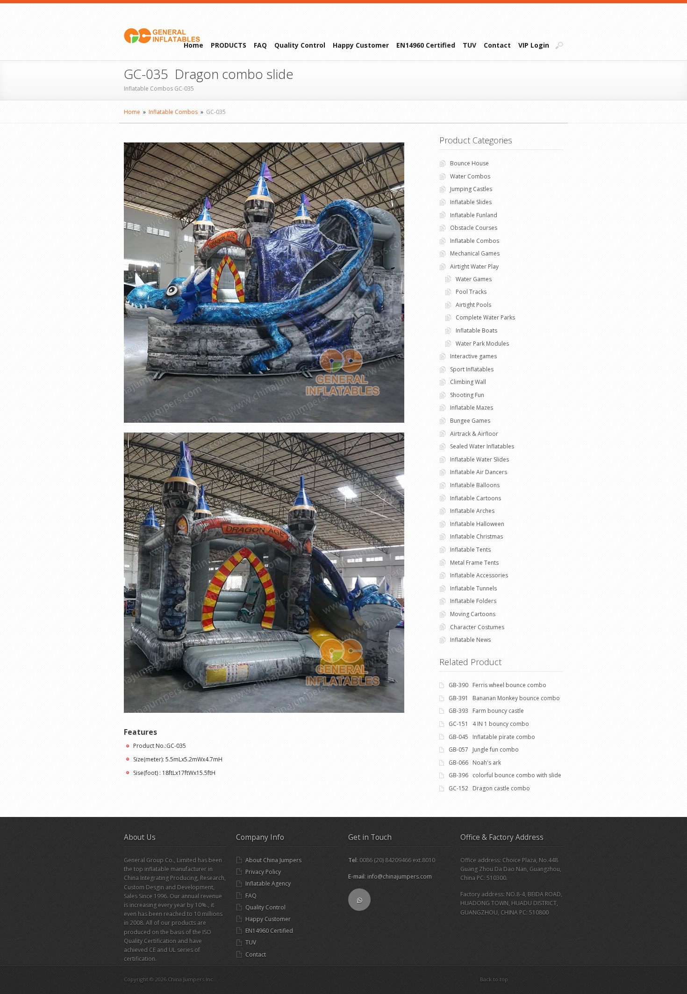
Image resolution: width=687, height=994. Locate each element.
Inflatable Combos (173, 112)
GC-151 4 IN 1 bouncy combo (489, 724)
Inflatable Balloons (475, 485)
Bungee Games (470, 421)
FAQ (260, 45)
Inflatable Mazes (471, 408)
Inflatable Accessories (479, 575)
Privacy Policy (263, 872)
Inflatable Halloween (477, 524)
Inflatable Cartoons (475, 498)
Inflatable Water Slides (479, 459)
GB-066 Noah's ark (475, 763)
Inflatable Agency (268, 884)
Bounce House (469, 163)
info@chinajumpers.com (399, 876)
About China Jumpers (273, 860)
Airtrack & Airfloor (474, 434)
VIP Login (533, 45)
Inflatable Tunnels (473, 588)
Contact (497, 45)
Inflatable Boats (476, 330)
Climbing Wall (468, 382)
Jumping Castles (471, 189)
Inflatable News (470, 640)
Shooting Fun (467, 395)
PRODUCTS (228, 45)
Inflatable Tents (470, 550)
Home (193, 45)
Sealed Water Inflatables (482, 446)
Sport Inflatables (472, 369)
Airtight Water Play (474, 266)
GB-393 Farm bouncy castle (486, 711)
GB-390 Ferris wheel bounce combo (497, 685)
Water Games (474, 279)
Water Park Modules (482, 344)
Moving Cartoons (472, 614)
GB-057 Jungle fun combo (484, 749)
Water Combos (470, 176)
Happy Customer (361, 45)
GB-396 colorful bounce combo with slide (505, 775)
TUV (469, 45)
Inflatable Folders (473, 601)
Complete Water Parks (485, 317)
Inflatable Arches (472, 511)
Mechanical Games (475, 253)
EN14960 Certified (425, 45)
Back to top (494, 979)
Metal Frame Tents (474, 563)
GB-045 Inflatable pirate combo (492, 737)
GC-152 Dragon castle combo (489, 788)
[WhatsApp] (359, 899)
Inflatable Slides (471, 202)
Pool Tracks (471, 292)
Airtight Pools (473, 305)
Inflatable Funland (473, 215)
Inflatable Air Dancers (478, 472)
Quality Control (299, 45)
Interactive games (473, 356)
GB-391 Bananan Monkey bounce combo (504, 698)
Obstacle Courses (473, 228)
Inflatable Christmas (476, 536)
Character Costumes (477, 627)
